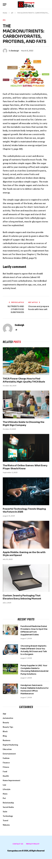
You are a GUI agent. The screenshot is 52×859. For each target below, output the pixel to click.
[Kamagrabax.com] (26, 4)
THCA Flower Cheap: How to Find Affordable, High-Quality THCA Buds (24, 380)
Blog (5, 736)
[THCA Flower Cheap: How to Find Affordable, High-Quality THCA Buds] (26, 361)
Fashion (6, 758)
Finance (6, 762)
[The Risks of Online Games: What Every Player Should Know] (26, 448)
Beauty (6, 722)
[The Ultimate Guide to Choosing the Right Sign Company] (26, 404)
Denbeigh (15, 51)
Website (6, 825)
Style (5, 811)
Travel (5, 820)
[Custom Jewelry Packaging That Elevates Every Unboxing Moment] (26, 578)
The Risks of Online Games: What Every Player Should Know (25, 467)
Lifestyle (6, 789)
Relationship (8, 802)
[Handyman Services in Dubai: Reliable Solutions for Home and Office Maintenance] (10, 689)
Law (4, 785)
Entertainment (9, 753)
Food (5, 771)
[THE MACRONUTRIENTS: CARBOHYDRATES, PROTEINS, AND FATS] (26, 72)
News (5, 793)
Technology (8, 816)
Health (6, 776)
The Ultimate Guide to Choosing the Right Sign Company (23, 424)
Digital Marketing (10, 745)
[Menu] (4, 4)
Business (6, 740)
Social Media (8, 807)
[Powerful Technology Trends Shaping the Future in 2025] (26, 491)
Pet (4, 798)
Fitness (6, 767)
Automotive (8, 718)
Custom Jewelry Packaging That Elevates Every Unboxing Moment (22, 597)
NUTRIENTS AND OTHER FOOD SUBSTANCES (16, 309)
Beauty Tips (8, 727)
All (4, 20)
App (4, 713)
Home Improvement (11, 780)
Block (5, 731)
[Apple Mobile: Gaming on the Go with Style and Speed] (26, 534)
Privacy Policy (32, 844)
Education (7, 749)
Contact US (18, 844)
